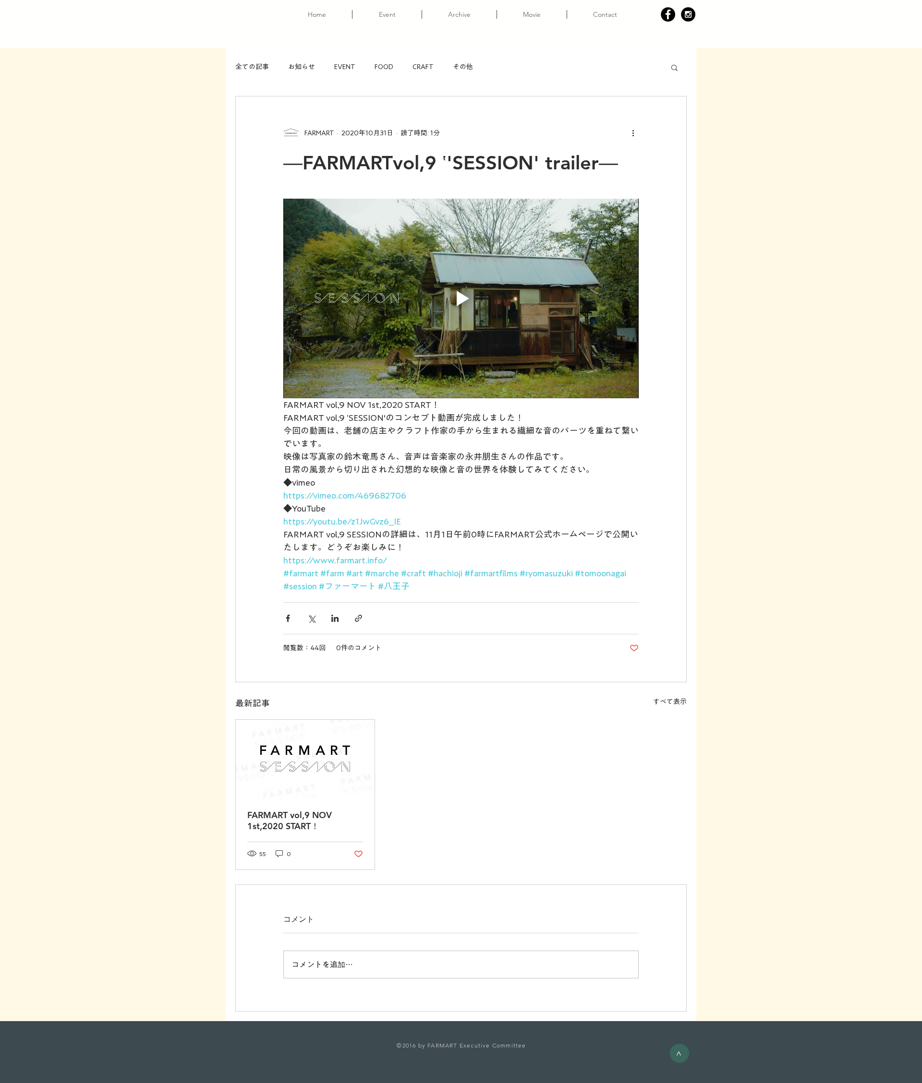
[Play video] (461, 298)
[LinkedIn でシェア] (335, 618)
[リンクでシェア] (358, 618)
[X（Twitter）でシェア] (311, 618)
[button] (674, 67)
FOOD (384, 66)
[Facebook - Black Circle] (668, 14)
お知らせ (301, 66)
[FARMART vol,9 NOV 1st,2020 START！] (305, 758)
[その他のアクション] (633, 133)
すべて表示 (670, 701)
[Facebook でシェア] (287, 618)
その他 (463, 66)
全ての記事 (252, 66)
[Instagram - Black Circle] (688, 14)
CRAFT (423, 66)
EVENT (344, 66)
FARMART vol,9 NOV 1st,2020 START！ (289, 820)
